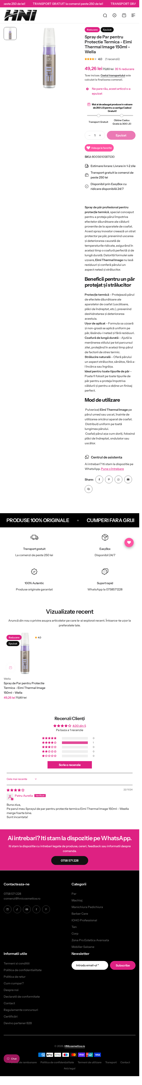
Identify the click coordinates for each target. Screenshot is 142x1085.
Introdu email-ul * (87, 965)
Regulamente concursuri (21, 1010)
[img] (15, 790)
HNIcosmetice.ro (75, 1046)
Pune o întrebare (112, 468)
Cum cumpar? (14, 983)
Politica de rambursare (23, 1062)
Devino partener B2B (18, 1023)
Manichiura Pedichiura (87, 907)
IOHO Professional (84, 920)
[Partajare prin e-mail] (128, 479)
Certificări (11, 1016)
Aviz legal (69, 1068)
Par (74, 894)
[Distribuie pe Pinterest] (109, 479)
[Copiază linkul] (88, 489)
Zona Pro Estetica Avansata (90, 940)
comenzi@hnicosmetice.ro (22, 898)
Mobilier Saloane (83, 947)
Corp (75, 933)
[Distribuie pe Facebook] (99, 479)
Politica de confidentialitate (23, 970)
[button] (49, 742)
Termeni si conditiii (17, 963)
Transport (111, 1062)
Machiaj (77, 900)
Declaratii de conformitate (22, 996)
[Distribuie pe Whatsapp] (118, 479)
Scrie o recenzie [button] (70, 765)
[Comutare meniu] (133, 15)
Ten (74, 927)
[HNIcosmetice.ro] (20, 15)
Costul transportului (113, 75)
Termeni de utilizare (90, 1062)
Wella (7, 678)
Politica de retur (15, 976)
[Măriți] (49, 58)
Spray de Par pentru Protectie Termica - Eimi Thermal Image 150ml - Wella (24, 687)
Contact (9, 1003)
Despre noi (11, 990)
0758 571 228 (12, 894)
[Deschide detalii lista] (129, 542)
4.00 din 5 (79, 726)
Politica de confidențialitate (57, 1062)
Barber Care (80, 913)
